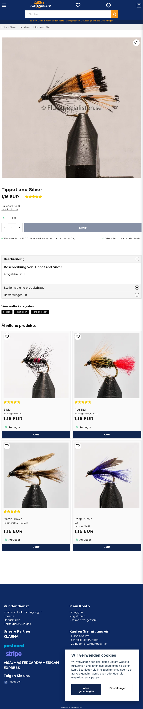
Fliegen (13, 27)
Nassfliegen (26, 27)
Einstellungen (117, 688)
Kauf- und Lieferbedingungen (23, 612)
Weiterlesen (10, 209)
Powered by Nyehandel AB (71, 707)
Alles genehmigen (86, 690)
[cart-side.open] (139, 5)
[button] (136, 42)
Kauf (107, 547)
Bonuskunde (12, 620)
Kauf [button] (36, 434)
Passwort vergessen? (83, 620)
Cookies (9, 616)
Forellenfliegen (40, 311)
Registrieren (77, 616)
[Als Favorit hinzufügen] (78, 5)
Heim (4, 27)
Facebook (15, 681)
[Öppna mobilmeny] (4, 5)
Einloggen (76, 612)
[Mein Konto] (108, 5)
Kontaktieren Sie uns (17, 624)
